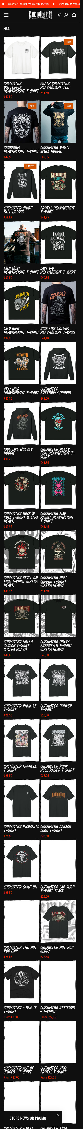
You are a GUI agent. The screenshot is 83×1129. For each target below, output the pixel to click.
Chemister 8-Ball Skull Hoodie (55, 149)
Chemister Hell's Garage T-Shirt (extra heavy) (18, 645)
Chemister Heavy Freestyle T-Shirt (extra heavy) (56, 645)
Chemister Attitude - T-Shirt (58, 1009)
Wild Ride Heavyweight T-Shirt (21, 330)
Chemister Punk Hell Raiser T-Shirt (58, 768)
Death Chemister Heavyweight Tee (55, 85)
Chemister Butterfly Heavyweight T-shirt (21, 87)
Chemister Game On (20, 887)
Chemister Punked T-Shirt (56, 708)
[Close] (57, 1115)
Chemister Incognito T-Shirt (22, 828)
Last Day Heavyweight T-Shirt (58, 270)
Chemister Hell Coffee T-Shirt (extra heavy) (54, 581)
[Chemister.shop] (40, 14)
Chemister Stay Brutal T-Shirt (54, 1070)
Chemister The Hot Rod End (20, 949)
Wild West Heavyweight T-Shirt (21, 270)
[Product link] (22, 67)
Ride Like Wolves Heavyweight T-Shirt (58, 330)
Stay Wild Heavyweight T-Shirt (21, 391)
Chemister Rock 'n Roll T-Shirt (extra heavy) (21, 517)
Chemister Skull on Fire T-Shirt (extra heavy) (21, 581)
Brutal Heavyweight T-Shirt (58, 210)
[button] (59, 15)
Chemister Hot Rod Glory (57, 949)
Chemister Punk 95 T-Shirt (20, 708)
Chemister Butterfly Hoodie (56, 391)
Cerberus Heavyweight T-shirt (21, 149)
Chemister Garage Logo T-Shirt (56, 828)
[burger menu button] (6, 15)
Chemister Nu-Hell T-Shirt (20, 768)
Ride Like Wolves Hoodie (18, 451)
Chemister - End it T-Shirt (20, 1009)
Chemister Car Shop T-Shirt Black (58, 889)
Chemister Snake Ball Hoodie (18, 210)
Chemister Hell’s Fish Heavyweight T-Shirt (58, 453)
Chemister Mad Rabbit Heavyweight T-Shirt (57, 517)
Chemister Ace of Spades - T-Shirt (19, 1070)
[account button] (66, 15)
